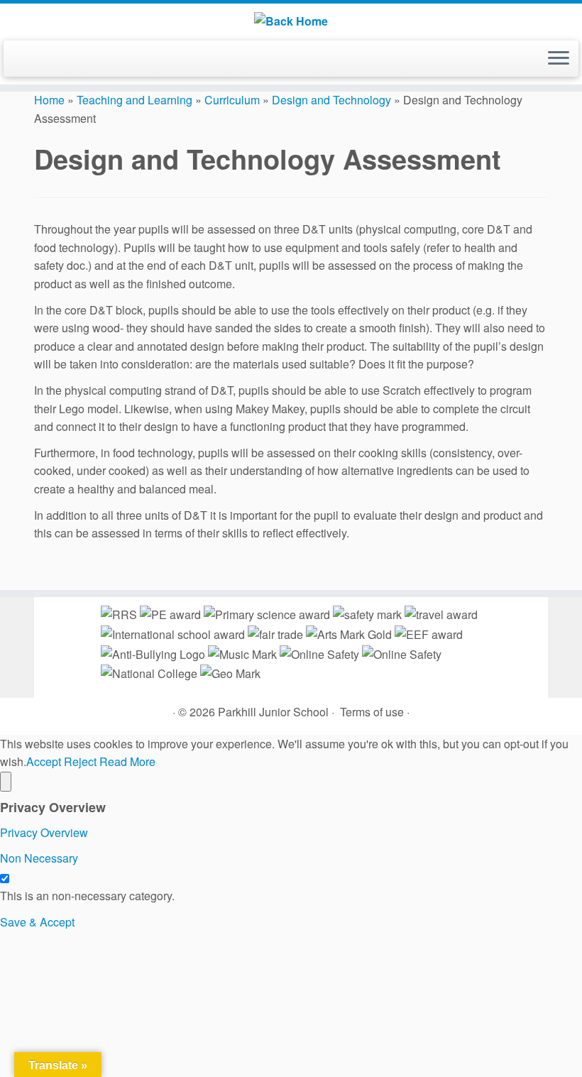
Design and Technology (331, 100)
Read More (127, 761)
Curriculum (232, 100)
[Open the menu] (558, 59)
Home (49, 100)
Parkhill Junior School (273, 711)
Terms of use (372, 711)
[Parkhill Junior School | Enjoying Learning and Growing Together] (291, 20)
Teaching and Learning (134, 100)
